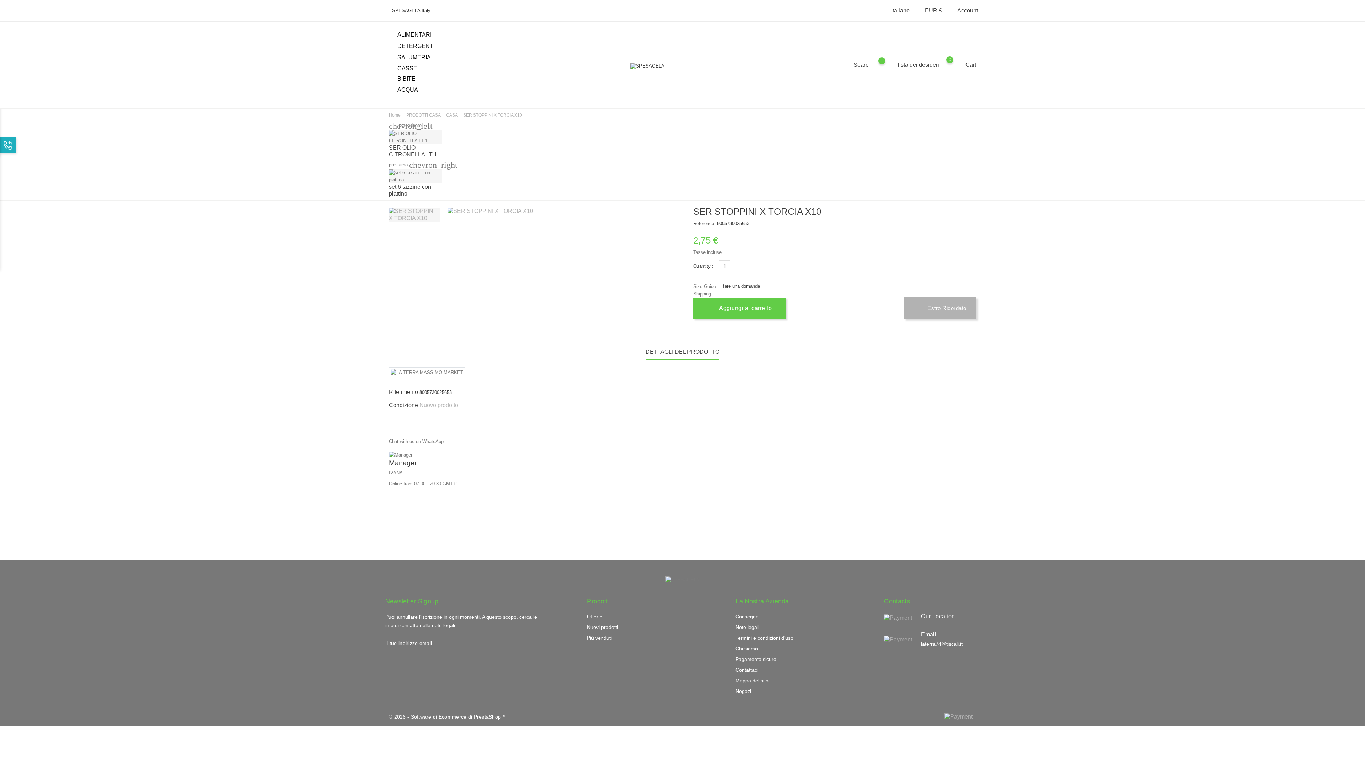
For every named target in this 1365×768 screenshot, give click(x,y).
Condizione (403, 405)
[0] (956, 65)
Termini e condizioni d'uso (764, 638)
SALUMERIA (418, 58)
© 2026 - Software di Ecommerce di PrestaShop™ (447, 717)
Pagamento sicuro (755, 659)
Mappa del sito (752, 680)
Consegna (747, 616)
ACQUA (407, 90)
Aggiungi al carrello (745, 308)
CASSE (407, 68)
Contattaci (746, 670)
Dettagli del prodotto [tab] (682, 352)
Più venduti (599, 638)
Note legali (747, 627)
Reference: (704, 223)
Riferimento (403, 392)
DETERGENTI (420, 46)
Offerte (595, 616)
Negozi (743, 691)
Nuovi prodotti (602, 627)
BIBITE (410, 79)
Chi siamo (746, 648)
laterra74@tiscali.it (942, 644)
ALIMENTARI (418, 35)
